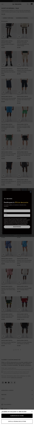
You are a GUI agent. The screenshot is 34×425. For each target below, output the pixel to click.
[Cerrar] (32, 411)
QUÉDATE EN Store (17, 416)
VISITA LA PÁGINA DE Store (17, 421)
